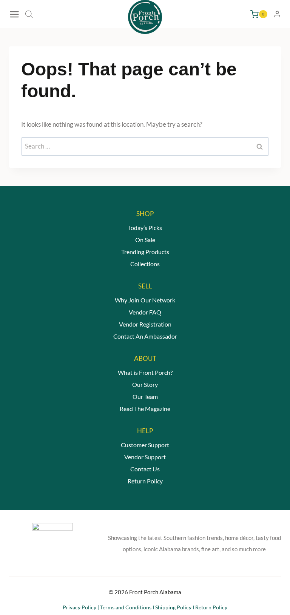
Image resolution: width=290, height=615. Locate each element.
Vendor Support (145, 456)
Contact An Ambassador (145, 336)
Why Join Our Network (145, 300)
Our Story (145, 384)
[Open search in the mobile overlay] (29, 14)
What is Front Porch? (145, 372)
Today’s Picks (145, 227)
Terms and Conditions (125, 607)
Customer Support (145, 444)
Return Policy (145, 481)
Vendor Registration (145, 324)
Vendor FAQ (145, 312)
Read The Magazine (145, 408)
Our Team (145, 396)
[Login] (277, 14)
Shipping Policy (173, 607)
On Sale (145, 239)
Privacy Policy (79, 607)
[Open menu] (15, 14)
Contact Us (145, 468)
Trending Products (145, 251)
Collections (145, 263)
